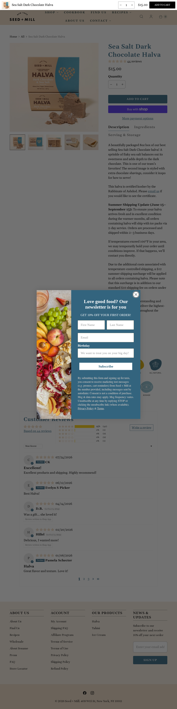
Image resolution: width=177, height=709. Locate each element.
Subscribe (106, 366)
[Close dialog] (136, 294)
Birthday (84, 345)
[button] (120, 5)
